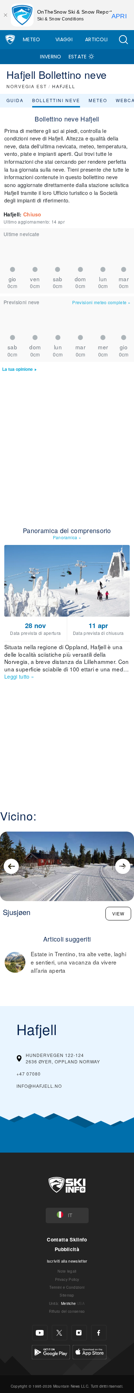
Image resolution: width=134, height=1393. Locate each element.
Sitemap (67, 1295)
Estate (78, 56)
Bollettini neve (56, 100)
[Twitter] (59, 1332)
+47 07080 (28, 1074)
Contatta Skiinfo (67, 1239)
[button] (123, 39)
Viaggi (64, 39)
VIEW (118, 913)
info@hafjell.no (39, 1086)
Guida (15, 100)
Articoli (96, 39)
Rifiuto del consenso (67, 1311)
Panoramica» (67, 537)
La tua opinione (17, 369)
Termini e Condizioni (66, 1287)
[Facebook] (98, 1332)
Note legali (67, 1271)
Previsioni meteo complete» (101, 302)
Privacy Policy (67, 1279)
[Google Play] (51, 1351)
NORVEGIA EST (26, 86)
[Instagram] (79, 1332)
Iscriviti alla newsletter (67, 1261)
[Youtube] (40, 1332)
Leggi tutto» (19, 676)
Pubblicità (67, 1249)
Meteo (31, 39)
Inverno (50, 56)
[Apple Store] (89, 1351)
